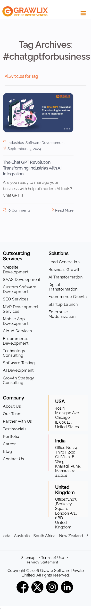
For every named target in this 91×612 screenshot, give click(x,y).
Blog (7, 451)
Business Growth (65, 269)
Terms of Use (52, 558)
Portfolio (11, 436)
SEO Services (15, 299)
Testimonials (14, 429)
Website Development (16, 269)
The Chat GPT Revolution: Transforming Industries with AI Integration (32, 168)
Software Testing (19, 363)
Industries (16, 143)
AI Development (18, 370)
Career (9, 444)
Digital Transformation (63, 287)
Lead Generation (64, 262)
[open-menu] (82, 13)
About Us (12, 406)
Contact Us (13, 459)
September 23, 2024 (24, 149)
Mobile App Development (16, 321)
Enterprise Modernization (62, 314)
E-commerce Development (16, 341)
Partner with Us (17, 421)
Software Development (45, 143)
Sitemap (28, 558)
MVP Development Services (21, 309)
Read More (64, 210)
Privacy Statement (42, 562)
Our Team (12, 414)
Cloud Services (17, 331)
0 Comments (19, 210)
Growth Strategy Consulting (18, 380)
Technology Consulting (14, 353)
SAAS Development (21, 279)
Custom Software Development (19, 289)
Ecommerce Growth (68, 296)
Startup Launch (63, 304)
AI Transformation (66, 277)
